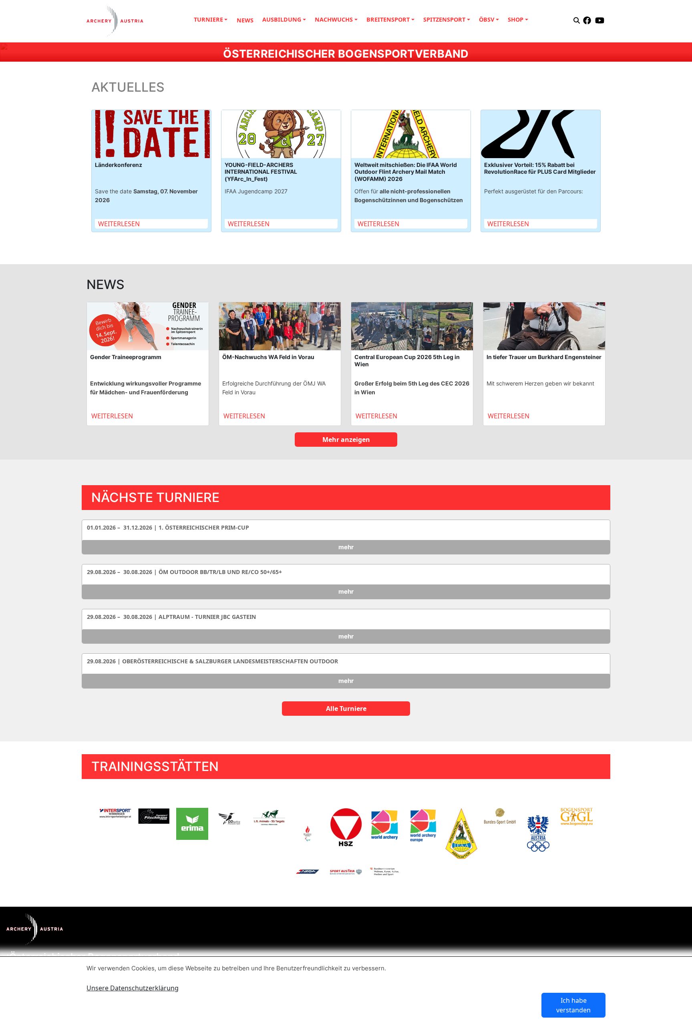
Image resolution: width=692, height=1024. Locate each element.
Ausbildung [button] (281, 19)
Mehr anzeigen (346, 439)
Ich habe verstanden (573, 1005)
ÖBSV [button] (486, 19)
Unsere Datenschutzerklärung (132, 988)
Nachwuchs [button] (334, 19)
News (245, 20)
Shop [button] (515, 19)
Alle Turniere (346, 708)
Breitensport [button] (388, 19)
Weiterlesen (119, 223)
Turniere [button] (208, 19)
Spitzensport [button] (444, 19)
